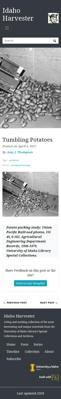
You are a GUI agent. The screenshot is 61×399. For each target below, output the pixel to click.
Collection (32, 351)
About (49, 351)
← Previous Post (15, 302)
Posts (24, 344)
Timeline (13, 351)
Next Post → (49, 302)
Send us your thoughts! (30, 283)
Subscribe (14, 359)
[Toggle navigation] (7, 28)
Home (11, 344)
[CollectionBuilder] (55, 377)
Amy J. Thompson (20, 152)
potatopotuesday (20, 165)
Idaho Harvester (18, 14)
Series (38, 344)
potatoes (14, 160)
